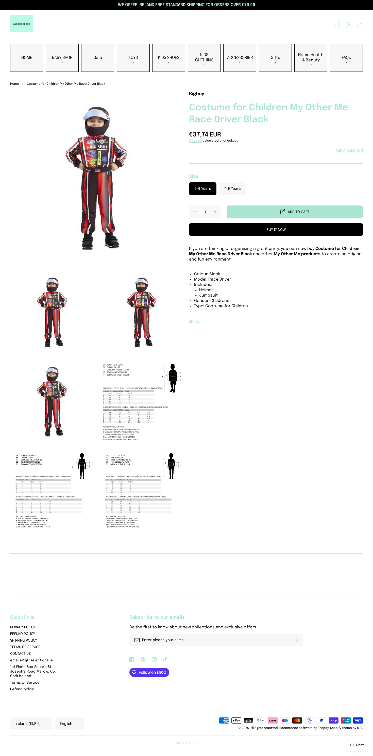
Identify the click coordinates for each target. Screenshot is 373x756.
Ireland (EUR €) (28, 724)
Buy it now (276, 230)
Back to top (186, 743)
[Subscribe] (297, 640)
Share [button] (194, 321)
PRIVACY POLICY (22, 627)
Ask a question (349, 150)
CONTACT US (20, 654)
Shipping (195, 140)
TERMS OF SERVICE (25, 647)
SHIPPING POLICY (23, 640)
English (66, 724)
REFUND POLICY (22, 634)
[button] (337, 24)
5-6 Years (202, 189)
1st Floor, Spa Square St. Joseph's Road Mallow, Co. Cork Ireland (33, 671)
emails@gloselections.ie (31, 660)
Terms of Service (25, 682)
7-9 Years (232, 189)
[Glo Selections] (21, 24)
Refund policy (22, 689)
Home (14, 83)
